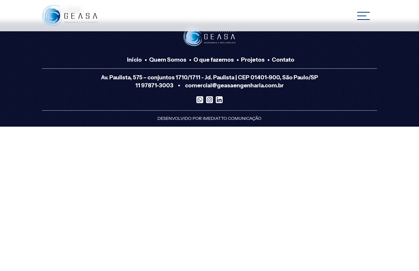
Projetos (253, 59)
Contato (283, 59)
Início (134, 59)
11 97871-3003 (154, 85)
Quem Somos (167, 59)
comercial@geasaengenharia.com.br (234, 85)
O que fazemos (213, 59)
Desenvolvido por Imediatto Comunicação (209, 118)
